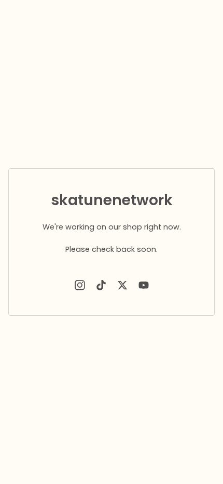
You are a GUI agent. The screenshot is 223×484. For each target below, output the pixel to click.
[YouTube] (143, 285)
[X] (122, 285)
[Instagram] (80, 285)
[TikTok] (101, 285)
